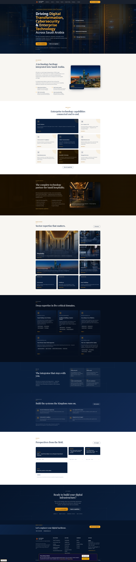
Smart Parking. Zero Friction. (44, 317)
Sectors (52, 1)
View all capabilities (68, 167)
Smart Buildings (84, 282)
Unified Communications (64, 139)
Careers (78, 542)
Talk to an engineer (95, 1)
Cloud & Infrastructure (57, 550)
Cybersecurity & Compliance (43, 139)
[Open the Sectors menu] (54, 2)
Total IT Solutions (40, 124)
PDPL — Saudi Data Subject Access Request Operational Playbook (50, 454)
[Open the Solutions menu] (49, 2)
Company (73, 1)
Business (38, 474)
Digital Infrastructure (85, 139)
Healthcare (61, 282)
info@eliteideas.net (47, 530)
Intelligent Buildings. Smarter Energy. (66, 318)
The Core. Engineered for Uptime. (89, 342)
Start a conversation (61, 509)
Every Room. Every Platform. (87, 317)
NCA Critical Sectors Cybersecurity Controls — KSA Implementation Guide (92, 451)
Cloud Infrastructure (41, 155)
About (78, 540)
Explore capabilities (74, 509)
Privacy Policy (70, 558)
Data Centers (84, 237)
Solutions (47, 1)
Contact (78, 1)
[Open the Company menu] (76, 2)
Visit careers (96, 404)
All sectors (97, 226)
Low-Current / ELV (85, 124)
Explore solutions (41, 43)
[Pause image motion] (98, 232)
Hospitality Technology (64, 155)
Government (40, 282)
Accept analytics (85, 558)
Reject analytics (85, 555)
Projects (62, 1)
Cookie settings (3, 560)
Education (83, 252)
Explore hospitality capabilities (43, 208)
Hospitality (40, 253)
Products (57, 1)
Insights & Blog (67, 1)
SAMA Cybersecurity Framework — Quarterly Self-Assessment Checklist (76, 451)
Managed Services (84, 155)
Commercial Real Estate (42, 268)
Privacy (99, 560)
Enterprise (83, 267)
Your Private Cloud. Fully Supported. (45, 342)
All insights (96, 442)
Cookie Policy (62, 558)
